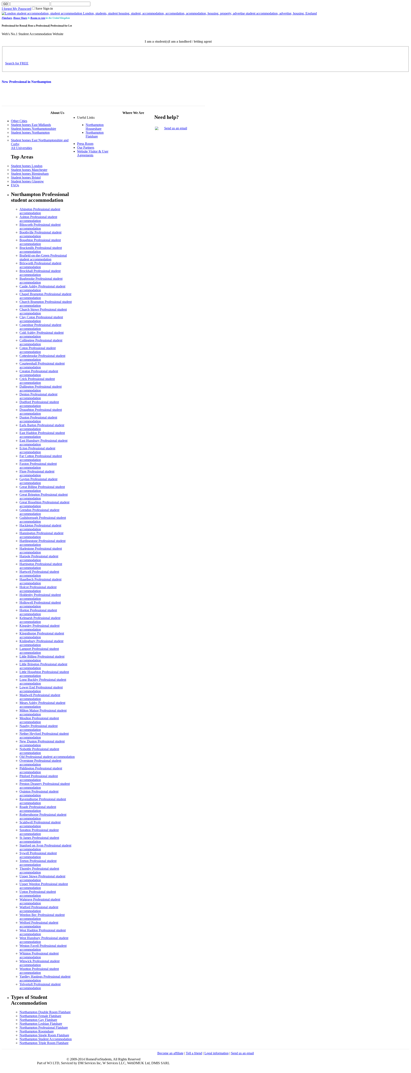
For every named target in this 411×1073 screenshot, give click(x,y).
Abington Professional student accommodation (39, 211)
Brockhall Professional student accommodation (40, 273)
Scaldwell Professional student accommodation (40, 824)
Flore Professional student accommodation (36, 473)
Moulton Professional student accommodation (39, 720)
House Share (20, 17)
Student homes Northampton (30, 132)
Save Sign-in (44, 8)
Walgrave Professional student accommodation (39, 901)
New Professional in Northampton (26, 82)
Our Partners (85, 147)
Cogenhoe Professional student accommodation (40, 327)
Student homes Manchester (29, 170)
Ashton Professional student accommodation (38, 219)
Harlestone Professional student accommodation (40, 550)
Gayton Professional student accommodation (38, 481)
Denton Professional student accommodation (38, 396)
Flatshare (7, 17)
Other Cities (19, 121)
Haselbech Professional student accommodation (40, 581)
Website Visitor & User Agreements (92, 153)
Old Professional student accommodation (47, 757)
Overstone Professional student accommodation (40, 762)
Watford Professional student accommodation (38, 909)
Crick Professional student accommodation (37, 381)
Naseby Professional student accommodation (38, 728)
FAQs (15, 185)
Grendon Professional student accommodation (39, 512)
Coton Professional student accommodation (37, 350)
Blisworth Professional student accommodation (40, 226)
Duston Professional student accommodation (38, 419)
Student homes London (26, 166)
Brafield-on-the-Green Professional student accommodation (43, 257)
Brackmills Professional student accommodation (40, 249)
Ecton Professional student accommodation (37, 450)
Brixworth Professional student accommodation (40, 265)
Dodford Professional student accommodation (39, 404)
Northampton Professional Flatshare (43, 1027)
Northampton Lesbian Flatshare (40, 1023)
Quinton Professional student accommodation (38, 793)
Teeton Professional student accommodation (38, 862)
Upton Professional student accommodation (37, 893)
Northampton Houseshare (95, 126)
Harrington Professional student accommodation (40, 566)
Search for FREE (16, 63)
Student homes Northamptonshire (33, 128)
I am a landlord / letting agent (190, 41)
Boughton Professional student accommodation (40, 242)
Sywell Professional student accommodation (38, 855)
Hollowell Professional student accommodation (40, 604)
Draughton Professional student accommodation (40, 411)
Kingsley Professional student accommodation (39, 627)
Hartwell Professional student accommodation (39, 573)
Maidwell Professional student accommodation (39, 697)
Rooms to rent (37, 17)
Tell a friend (194, 1053)
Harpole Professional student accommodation (38, 558)
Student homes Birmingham (30, 173)
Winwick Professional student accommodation (39, 963)
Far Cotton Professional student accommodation (40, 458)
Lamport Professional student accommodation (39, 650)
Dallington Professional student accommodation (40, 388)
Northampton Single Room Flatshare (44, 1035)
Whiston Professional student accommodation (39, 955)
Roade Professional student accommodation (37, 809)
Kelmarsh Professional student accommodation (39, 620)
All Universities (21, 148)
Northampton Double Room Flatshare (45, 1012)
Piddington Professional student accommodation (40, 770)
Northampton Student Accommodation (45, 1039)
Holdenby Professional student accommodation (40, 596)
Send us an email (175, 128)
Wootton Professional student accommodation (39, 970)
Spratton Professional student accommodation (39, 832)
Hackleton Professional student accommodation (40, 527)
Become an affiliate (170, 1053)
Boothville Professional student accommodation (40, 234)
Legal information (216, 1053)
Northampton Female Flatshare (40, 1016)
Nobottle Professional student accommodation (39, 751)
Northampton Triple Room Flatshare (43, 1043)
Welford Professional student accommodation (38, 924)
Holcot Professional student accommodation (38, 589)
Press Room (85, 143)
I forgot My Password (16, 8)
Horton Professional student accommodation (38, 612)
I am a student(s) (157, 41)
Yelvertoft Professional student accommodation (40, 986)
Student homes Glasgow (27, 181)
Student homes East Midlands (31, 125)
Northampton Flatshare (95, 134)
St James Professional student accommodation (39, 839)
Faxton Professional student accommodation (38, 465)
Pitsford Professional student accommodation (38, 778)
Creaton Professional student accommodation (38, 373)
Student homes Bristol (26, 177)
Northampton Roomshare (36, 1031)
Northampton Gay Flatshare (38, 1020)
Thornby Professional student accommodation (39, 870)
